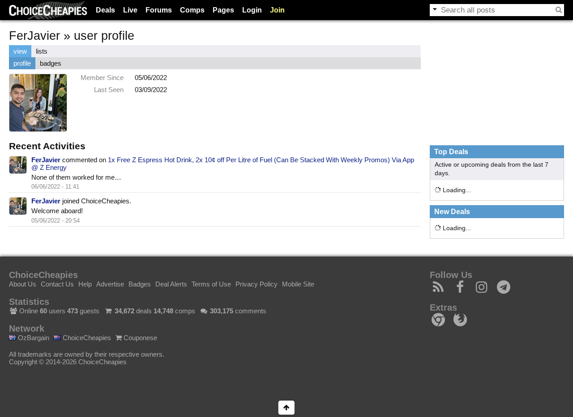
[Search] (558, 10)
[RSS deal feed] (438, 289)
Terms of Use (211, 284)
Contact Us (57, 284)
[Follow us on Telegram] (504, 289)
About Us (22, 284)
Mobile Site (298, 284)
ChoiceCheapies (86, 337)
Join (277, 10)
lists (41, 51)
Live (130, 10)
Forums (158, 10)
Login (252, 10)
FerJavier (45, 160)
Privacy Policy (256, 284)
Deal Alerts (171, 284)
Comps (192, 10)
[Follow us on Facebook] (460, 289)
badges (50, 63)
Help (85, 284)
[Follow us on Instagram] (482, 289)
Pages (223, 10)
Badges (139, 284)
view (20, 51)
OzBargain (32, 337)
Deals (105, 10)
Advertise (110, 284)
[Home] (48, 10)
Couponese (139, 337)
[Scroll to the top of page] (286, 407)
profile (22, 63)
